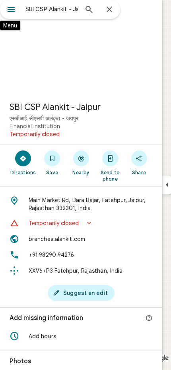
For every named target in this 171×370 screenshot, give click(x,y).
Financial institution (35, 126)
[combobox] (51, 9)
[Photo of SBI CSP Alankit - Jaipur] (81, 47)
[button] (81, 223)
